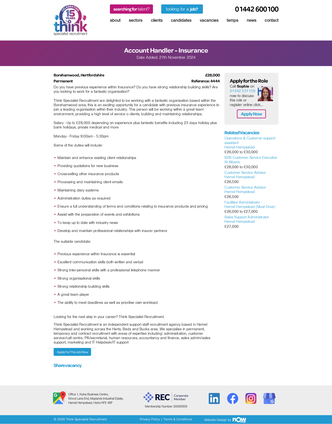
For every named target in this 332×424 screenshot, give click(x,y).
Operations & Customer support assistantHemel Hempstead (249, 143)
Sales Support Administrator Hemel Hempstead (246, 219)
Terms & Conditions (178, 419)
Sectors (135, 20)
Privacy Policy (150, 419)
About (115, 20)
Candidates (181, 20)
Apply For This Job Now (72, 351)
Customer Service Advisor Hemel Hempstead (245, 174)
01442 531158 (242, 91)
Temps (232, 20)
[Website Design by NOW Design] (239, 420)
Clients (157, 20)
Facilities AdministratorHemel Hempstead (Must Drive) (249, 204)
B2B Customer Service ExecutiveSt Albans (250, 159)
